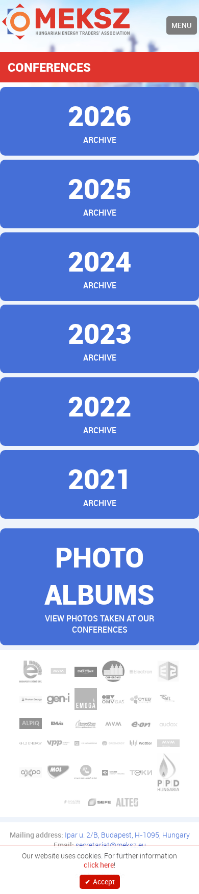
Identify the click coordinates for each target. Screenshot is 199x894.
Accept (104, 881)
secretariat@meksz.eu (111, 845)
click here (99, 865)
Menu (181, 25)
